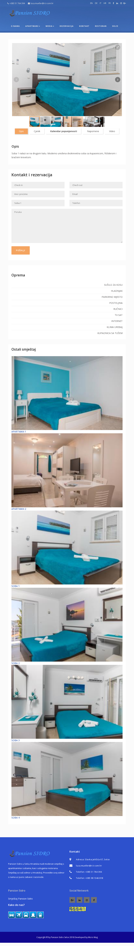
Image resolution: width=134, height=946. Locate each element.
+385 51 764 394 (17, 3)
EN (91, 3)
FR (110, 3)
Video (112, 131)
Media (49, 26)
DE (96, 3)
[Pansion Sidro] (29, 13)
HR (105, 3)
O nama (15, 26)
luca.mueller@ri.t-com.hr (42, 3)
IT (100, 3)
